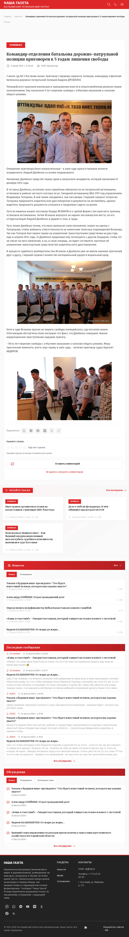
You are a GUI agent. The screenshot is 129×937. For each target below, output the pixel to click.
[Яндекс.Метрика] (91, 928)
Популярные (26, 574)
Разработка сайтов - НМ (113, 929)
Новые (11, 574)
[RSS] (14, 913)
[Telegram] (31, 431)
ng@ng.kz (90, 869)
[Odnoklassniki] (41, 906)
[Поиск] (109, 4)
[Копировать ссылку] (59, 431)
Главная (7, 16)
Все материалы (114, 490)
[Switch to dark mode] (115, 4)
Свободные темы (45, 780)
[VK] (45, 431)
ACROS (12, 694)
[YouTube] (28, 906)
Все (116, 565)
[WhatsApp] (24, 431)
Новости (18, 16)
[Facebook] (38, 431)
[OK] (52, 431)
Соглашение (63, 881)
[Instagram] (7, 906)
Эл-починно (15, 654)
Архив (60, 875)
